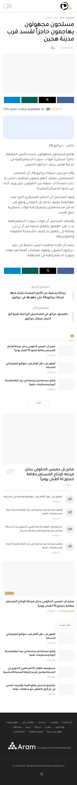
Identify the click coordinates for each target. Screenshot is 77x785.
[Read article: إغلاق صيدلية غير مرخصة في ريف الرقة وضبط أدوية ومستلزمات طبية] (66, 384)
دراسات (42, 722)
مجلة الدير (19, 732)
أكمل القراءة (62, 624)
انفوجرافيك (12, 722)
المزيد (38, 403)
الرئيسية (70, 18)
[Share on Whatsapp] (29, 100)
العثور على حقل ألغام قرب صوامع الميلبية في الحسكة (33, 497)
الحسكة (9, 593)
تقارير (48, 727)
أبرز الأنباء (67, 722)
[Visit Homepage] (66, 6)
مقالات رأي (28, 722)
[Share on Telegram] (12, 100)
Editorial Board (66, 612)
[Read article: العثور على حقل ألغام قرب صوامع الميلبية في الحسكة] (66, 367)
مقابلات (54, 722)
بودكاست (60, 727)
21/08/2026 (51, 356)
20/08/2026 (51, 390)
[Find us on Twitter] (41, 774)
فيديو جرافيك (36, 732)
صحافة (18, 727)
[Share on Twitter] (47, 100)
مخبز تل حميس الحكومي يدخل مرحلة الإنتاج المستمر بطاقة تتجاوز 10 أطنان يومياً (49, 475)
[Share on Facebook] (65, 100)
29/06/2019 (66, 48)
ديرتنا (28, 727)
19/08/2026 (51, 695)
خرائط (38, 727)
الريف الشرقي (51, 18)
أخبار (62, 18)
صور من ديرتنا (54, 732)
